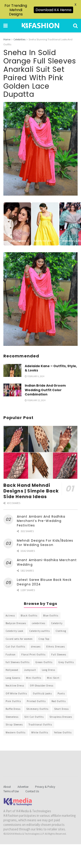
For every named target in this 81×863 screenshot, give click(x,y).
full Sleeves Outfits (17, 662)
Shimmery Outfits (37, 708)
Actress (10, 615)
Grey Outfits (66, 662)
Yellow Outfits (63, 732)
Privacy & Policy (45, 787)
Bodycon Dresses (16, 623)
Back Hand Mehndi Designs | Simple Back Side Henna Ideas (31, 491)
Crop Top (44, 638)
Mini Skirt (53, 677)
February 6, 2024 (35, 376)
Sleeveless (12, 716)
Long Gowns (13, 677)
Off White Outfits (16, 693)
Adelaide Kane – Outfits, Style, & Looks (51, 368)
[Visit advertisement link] (40, 299)
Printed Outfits (36, 701)
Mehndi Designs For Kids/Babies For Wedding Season (45, 542)
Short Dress (61, 708)
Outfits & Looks (42, 693)
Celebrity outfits (39, 631)
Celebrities (19, 39)
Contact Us (32, 791)
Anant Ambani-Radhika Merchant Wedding (47, 562)
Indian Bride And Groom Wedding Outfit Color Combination (45, 390)
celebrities (38, 623)
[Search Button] (75, 25)
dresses (35, 646)
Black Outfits (29, 615)
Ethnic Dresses (55, 646)
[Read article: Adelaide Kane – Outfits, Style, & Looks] (12, 370)
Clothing (61, 631)
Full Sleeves (58, 654)
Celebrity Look (14, 631)
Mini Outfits (33, 677)
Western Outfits (15, 732)
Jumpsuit (30, 669)
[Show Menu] (5, 25)
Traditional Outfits (40, 724)
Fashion (11, 654)
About (7, 787)
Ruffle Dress (13, 708)
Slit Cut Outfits (34, 716)
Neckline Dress (15, 685)
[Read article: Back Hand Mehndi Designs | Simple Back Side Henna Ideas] (40, 452)
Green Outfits (43, 662)
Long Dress (48, 669)
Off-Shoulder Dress (41, 685)
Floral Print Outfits (33, 654)
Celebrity (57, 623)
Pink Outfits (13, 701)
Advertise (23, 787)
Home (6, 39)
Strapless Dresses (61, 716)
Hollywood (12, 669)
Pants (61, 693)
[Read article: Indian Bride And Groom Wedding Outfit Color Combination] (12, 389)
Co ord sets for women (19, 638)
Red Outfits (59, 701)
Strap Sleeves (14, 724)
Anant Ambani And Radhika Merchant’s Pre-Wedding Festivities (41, 521)
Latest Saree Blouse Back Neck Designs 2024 (44, 582)
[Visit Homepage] (40, 25)
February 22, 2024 (36, 400)
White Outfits (39, 732)
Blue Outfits (50, 615)
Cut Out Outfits (15, 646)
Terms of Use (11, 791)
